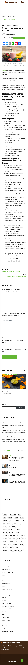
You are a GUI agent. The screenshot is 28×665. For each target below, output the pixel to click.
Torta (10, 550)
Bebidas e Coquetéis (11, 16)
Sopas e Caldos (6, 620)
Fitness (4, 592)
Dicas (3, 586)
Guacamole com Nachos (9, 391)
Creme (22, 520)
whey (22, 550)
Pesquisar (5, 404)
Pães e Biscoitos (6, 603)
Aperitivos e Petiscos (10, 374)
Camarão (16, 520)
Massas (4, 597)
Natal (23, 538)
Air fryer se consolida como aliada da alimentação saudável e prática (17, 482)
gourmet (18, 529)
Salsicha (17, 547)
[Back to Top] (22, 660)
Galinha (5, 529)
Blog (10, 455)
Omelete (5, 541)
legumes (5, 535)
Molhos (4, 600)
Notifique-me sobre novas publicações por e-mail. (14, 350)
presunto (15, 544)
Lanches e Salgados (7, 595)
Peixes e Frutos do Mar (8, 606)
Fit (9, 526)
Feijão (4, 526)
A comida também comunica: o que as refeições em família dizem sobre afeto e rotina (17, 459)
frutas (19, 526)
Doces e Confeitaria (7, 589)
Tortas (4, 628)
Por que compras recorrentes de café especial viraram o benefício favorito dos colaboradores (17, 474)
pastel (11, 541)
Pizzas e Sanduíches (7, 609)
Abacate (5, 514)
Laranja (17, 532)
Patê (16, 541)
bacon (19, 514)
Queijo (5, 547)
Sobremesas (5, 617)
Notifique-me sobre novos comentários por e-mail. (13, 341)
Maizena (12, 538)
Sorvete (4, 623)
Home (3, 16)
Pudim (21, 544)
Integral (5, 532)
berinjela (22, 517)
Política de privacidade (11, 661)
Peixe (21, 541)
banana (10, 517)
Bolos (3, 578)
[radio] (9, 261)
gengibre (11, 529)
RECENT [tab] (21, 450)
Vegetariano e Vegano (7, 631)
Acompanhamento (6, 564)
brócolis (5, 520)
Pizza (9, 544)
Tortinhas (16, 550)
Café (11, 520)
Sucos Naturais (6, 625)
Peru (4, 544)
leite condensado (14, 535)
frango (13, 526)
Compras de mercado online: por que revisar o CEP (17, 466)
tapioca (5, 550)
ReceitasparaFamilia (10, 34)
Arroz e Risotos (6, 569)
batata (16, 517)
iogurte (11, 532)
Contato (21, 661)
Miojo (18, 538)
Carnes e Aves (6, 583)
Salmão (11, 547)
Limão (22, 535)
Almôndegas (13, 514)
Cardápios (4, 580)
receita (4, 70)
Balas (4, 517)
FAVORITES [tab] (8, 450)
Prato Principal (5, 611)
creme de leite (6, 523)
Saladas (4, 614)
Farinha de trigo (16, 523)
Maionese (5, 538)
